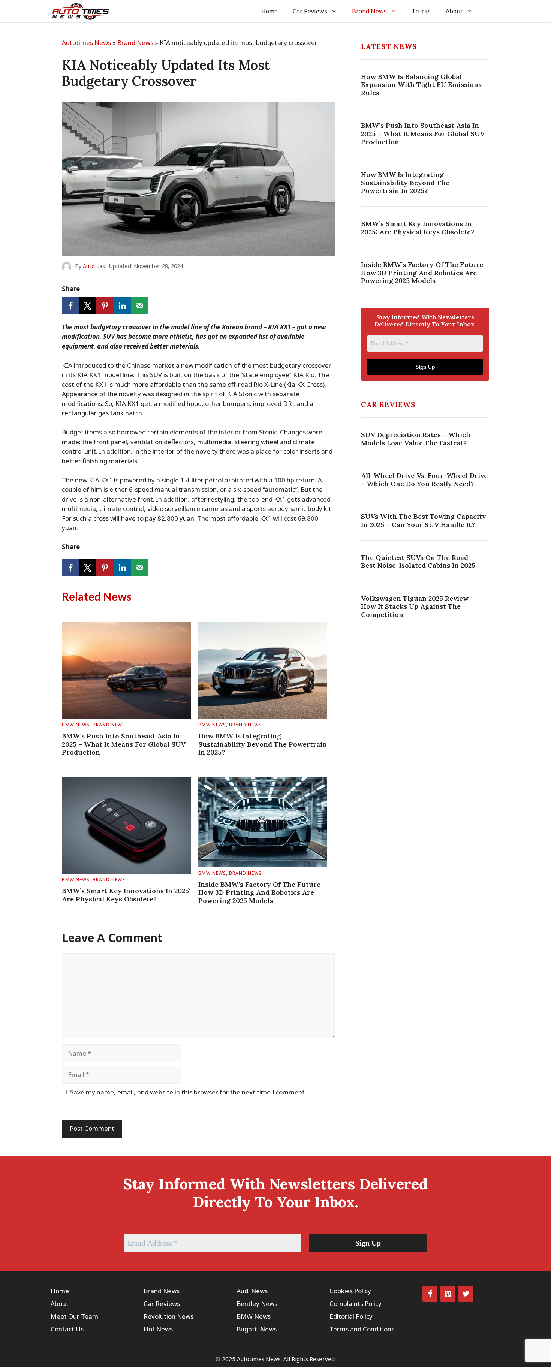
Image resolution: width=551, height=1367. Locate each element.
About (454, 11)
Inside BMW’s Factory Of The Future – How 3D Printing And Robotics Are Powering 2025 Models (262, 892)
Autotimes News (86, 42)
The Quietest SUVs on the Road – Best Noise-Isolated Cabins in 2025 (418, 561)
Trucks (421, 11)
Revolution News (168, 1316)
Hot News (158, 1329)
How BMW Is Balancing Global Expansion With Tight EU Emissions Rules (421, 84)
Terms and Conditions (361, 1329)
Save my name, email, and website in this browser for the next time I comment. (188, 1092)
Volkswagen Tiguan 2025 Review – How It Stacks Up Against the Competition (417, 606)
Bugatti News (257, 1329)
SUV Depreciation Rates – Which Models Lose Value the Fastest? (415, 438)
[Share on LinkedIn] (122, 305)
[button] (490, 11)
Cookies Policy (350, 1290)
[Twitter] (465, 1294)
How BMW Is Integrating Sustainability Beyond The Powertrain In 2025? (262, 744)
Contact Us (67, 1329)
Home (269, 11)
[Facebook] (429, 1294)
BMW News (76, 725)
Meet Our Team (74, 1316)
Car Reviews (310, 11)
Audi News (252, 1290)
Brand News (369, 11)
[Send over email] (139, 305)
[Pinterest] (447, 1294)
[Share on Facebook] (70, 305)
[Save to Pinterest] (105, 305)
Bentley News (257, 1303)
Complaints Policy (355, 1303)
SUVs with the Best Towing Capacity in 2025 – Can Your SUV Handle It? (423, 520)
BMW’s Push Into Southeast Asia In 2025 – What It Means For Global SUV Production (124, 744)
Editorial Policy (351, 1316)
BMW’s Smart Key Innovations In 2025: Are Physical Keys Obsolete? (126, 894)
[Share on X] (87, 305)
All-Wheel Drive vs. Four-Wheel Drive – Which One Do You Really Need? (424, 479)
